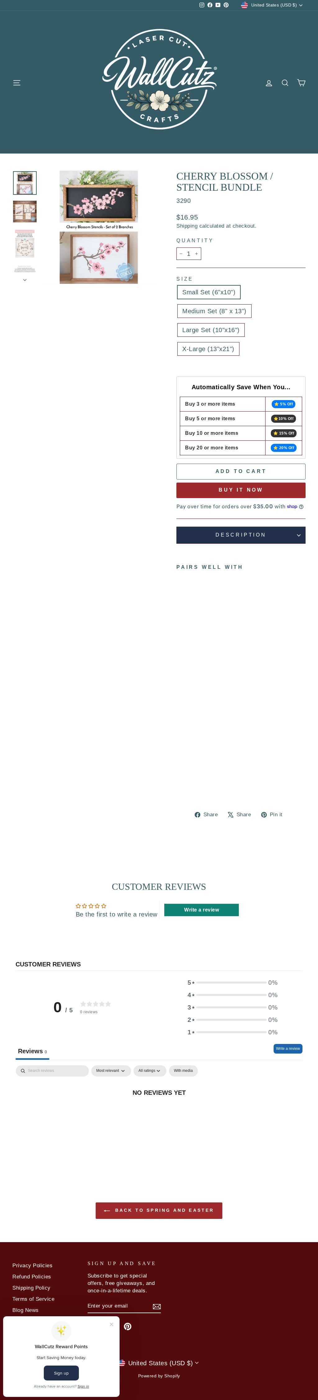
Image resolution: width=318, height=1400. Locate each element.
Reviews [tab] (32, 1051)
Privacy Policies (32, 1265)
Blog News (25, 1310)
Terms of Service (33, 1299)
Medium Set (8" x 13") (214, 311)
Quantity (195, 240)
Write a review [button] (201, 909)
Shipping (187, 226)
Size (184, 279)
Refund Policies (31, 1277)
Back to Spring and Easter (163, 1210)
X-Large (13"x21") (208, 349)
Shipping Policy (31, 1288)
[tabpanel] (159, 1113)
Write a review (288, 1048)
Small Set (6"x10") (208, 292)
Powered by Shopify (159, 1375)
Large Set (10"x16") (211, 330)
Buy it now (241, 490)
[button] (233, 982)
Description (241, 534)
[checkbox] (183, 1071)
